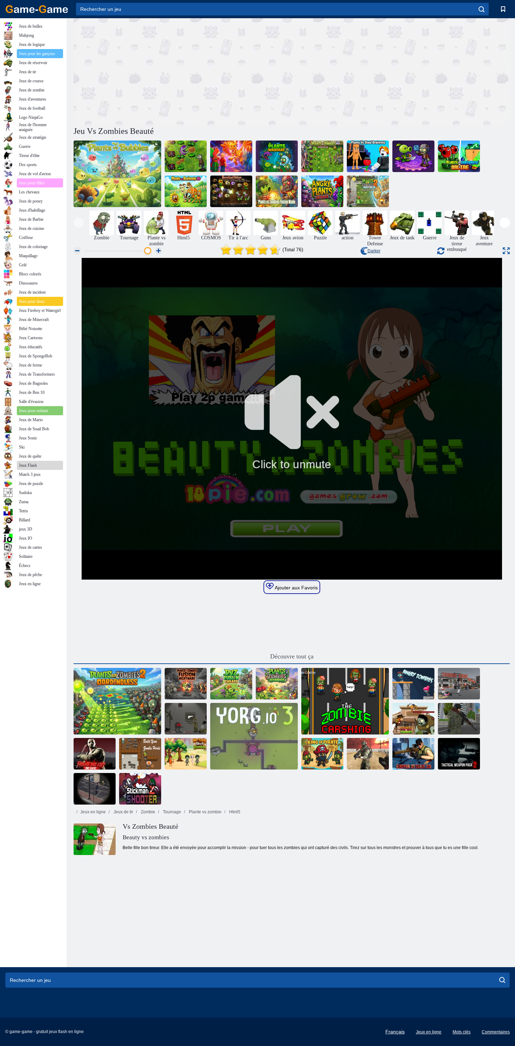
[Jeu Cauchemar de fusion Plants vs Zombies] (186, 683)
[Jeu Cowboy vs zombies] (413, 718)
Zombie (147, 811)
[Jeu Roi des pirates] (322, 754)
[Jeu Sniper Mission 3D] (95, 789)
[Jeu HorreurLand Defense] (231, 191)
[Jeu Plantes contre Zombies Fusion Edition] (322, 156)
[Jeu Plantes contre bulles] (117, 174)
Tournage (171, 811)
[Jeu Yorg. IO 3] (254, 736)
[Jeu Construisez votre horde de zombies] (140, 754)
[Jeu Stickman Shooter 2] (140, 789)
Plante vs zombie (204, 811)
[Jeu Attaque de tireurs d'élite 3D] (413, 754)
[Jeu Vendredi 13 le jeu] (95, 754)
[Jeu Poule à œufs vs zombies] (186, 718)
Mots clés (462, 1032)
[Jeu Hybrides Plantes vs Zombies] (277, 683)
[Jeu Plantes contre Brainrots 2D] (186, 191)
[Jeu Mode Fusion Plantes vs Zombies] (277, 191)
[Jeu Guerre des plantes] (277, 156)
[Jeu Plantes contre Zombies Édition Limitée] (186, 156)
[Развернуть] (506, 250)
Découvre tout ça (292, 656)
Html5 (234, 811)
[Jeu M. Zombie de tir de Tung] (186, 754)
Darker (374, 250)
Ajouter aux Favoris (296, 587)
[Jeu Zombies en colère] (413, 683)
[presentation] (79, 223)
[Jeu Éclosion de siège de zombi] (459, 683)
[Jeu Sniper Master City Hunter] (459, 718)
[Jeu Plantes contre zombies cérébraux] (231, 156)
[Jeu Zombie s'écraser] (345, 701)
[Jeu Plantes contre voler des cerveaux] (368, 156)
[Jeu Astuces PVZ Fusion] (231, 683)
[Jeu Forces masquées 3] (368, 754)
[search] (481, 9)
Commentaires (496, 1032)
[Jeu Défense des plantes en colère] (322, 191)
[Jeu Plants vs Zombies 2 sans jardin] (117, 701)
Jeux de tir (122, 811)
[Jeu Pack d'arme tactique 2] (459, 754)
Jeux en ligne (93, 811)
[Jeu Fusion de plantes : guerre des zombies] (413, 156)
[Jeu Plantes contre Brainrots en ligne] (459, 156)
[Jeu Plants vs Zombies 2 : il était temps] (368, 191)
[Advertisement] (182, 71)
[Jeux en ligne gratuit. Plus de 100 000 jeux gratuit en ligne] (36, 9)
